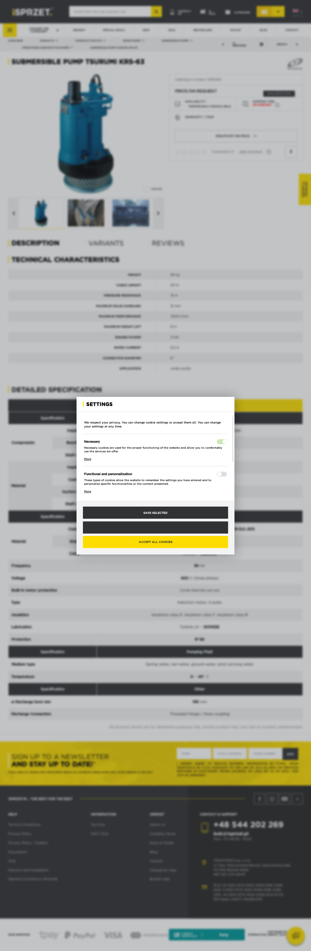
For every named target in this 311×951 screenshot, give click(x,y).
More (87, 459)
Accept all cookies (156, 542)
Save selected (155, 513)
